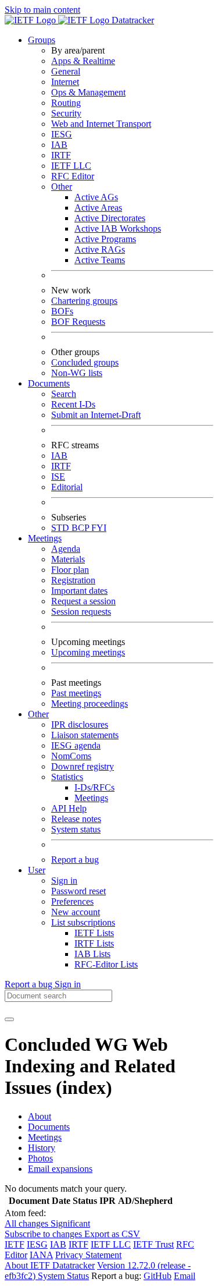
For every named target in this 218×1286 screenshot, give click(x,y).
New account (75, 912)
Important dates (79, 591)
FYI (98, 528)
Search (63, 394)
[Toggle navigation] (9, 1019)
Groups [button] (41, 40)
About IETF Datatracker (50, 1265)
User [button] (36, 870)
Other (61, 187)
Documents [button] (49, 383)
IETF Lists (94, 933)
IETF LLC (71, 166)
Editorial (67, 487)
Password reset (78, 891)
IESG (61, 134)
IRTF (61, 155)
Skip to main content (42, 10)
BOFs (62, 311)
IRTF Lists (94, 943)
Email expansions (60, 1169)
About (39, 1116)
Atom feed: (25, 1213)
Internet (65, 82)
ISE (58, 476)
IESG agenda (76, 745)
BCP (81, 528)
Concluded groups (85, 362)
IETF (14, 1244)
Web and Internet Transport (101, 124)
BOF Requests (78, 322)
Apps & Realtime (83, 61)
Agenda (65, 549)
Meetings (91, 798)
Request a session (83, 601)
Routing (66, 103)
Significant (70, 1223)
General (65, 71)
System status (76, 829)
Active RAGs (99, 249)
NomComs (71, 756)
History (41, 1148)
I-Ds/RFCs (94, 787)
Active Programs (105, 239)
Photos (40, 1158)
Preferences (72, 901)
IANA (41, 1255)
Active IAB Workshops (117, 228)
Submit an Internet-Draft (96, 415)
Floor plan (70, 570)
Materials (68, 559)
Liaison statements (85, 735)
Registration (73, 580)
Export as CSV (112, 1234)
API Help (69, 808)
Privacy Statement (88, 1255)
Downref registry (82, 766)
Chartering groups (84, 301)
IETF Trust (153, 1244)
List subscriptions (83, 922)
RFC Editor (72, 176)
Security (66, 113)
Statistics (67, 777)
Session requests (81, 612)
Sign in (64, 880)
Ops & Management (88, 92)
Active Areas (98, 207)
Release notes (76, 819)
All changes (28, 1223)
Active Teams (99, 260)
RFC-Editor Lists (106, 964)
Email (184, 1276)
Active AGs (96, 197)
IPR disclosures (79, 724)
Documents (49, 1127)
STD (61, 528)
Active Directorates (109, 218)
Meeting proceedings (89, 703)
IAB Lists (92, 954)
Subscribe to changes (44, 1234)
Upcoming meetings (88, 652)
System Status (63, 1276)
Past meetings (76, 693)
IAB (59, 145)
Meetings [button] (45, 538)
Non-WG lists (76, 373)
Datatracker (131, 20)
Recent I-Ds (73, 404)
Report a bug (75, 860)
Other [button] (38, 714)
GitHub (157, 1276)
